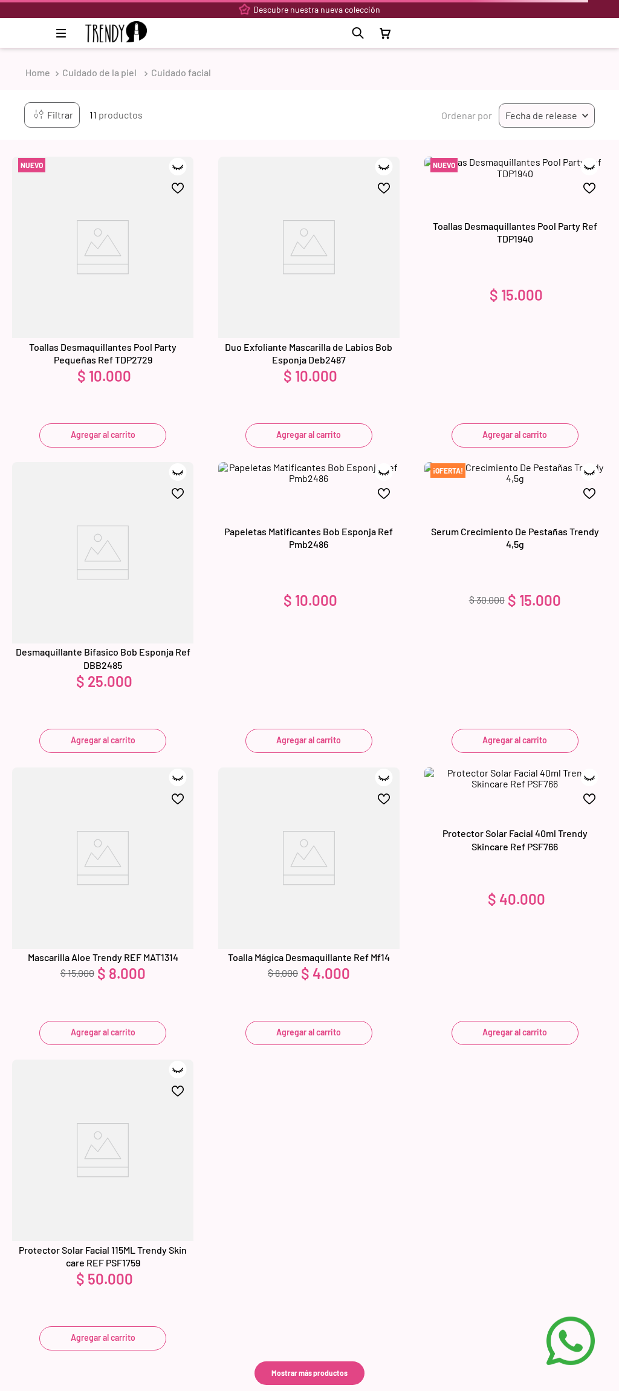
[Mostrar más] (309, 1373)
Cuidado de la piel (99, 72)
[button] (358, 33)
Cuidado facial (181, 72)
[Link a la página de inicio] (38, 72)
